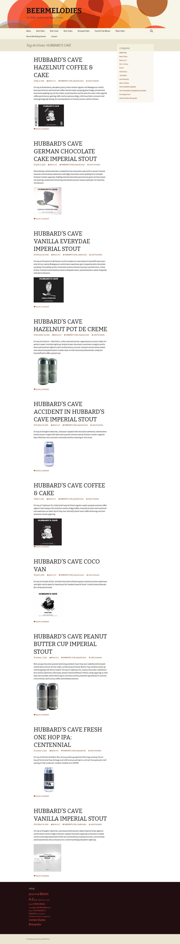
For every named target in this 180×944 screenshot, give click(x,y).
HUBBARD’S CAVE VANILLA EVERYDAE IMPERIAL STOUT (62, 241)
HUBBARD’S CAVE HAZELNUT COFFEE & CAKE (63, 67)
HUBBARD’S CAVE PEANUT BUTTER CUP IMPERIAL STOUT (70, 644)
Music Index (120, 31)
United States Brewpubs (128, 98)
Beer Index (40, 31)
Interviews (123, 71)
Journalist (123, 75)
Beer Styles (68, 31)
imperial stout (78, 81)
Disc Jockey (123, 64)
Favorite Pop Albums (102, 31)
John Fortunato (93, 81)
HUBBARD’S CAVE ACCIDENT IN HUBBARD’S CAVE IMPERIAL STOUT (69, 412)
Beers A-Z (52, 81)
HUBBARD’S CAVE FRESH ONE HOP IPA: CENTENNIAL (68, 737)
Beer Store (123, 56)
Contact (54, 36)
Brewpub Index (84, 31)
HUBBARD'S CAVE (66, 81)
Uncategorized (124, 94)
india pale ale (81, 750)
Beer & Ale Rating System (36, 36)
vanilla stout (82, 255)
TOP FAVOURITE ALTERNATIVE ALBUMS (132, 90)
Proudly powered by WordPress (38, 939)
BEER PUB (122, 53)
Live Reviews (124, 79)
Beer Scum (54, 31)
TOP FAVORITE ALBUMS (127, 87)
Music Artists (124, 83)
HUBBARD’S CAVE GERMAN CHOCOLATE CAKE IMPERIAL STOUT (65, 151)
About (28, 31)
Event (121, 68)
